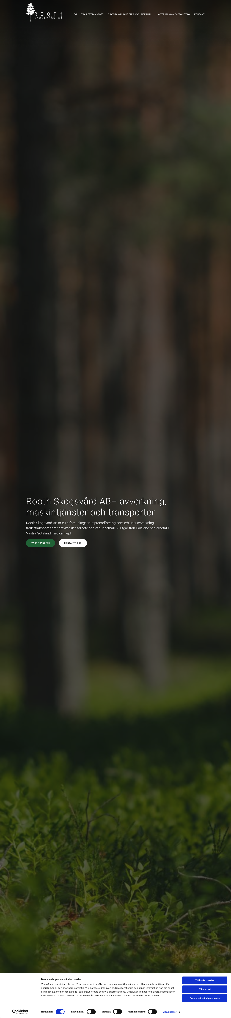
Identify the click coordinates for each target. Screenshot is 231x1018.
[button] (40, 543)
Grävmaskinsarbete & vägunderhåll (130, 14)
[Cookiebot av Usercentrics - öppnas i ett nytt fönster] (20, 1012)
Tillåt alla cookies (204, 980)
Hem (74, 14)
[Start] (46, 12)
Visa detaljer (169, 1011)
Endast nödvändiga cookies (205, 998)
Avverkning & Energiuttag (173, 14)
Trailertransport (92, 14)
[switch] (91, 1011)
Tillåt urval (205, 989)
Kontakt (199, 14)
